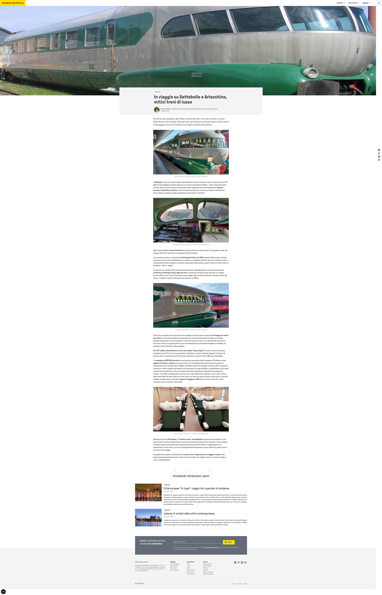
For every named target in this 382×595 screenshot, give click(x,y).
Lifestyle (205, 570)
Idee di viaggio (207, 566)
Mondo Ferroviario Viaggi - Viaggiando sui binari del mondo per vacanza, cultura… (195, 108)
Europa (189, 566)
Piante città (173, 568)
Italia (188, 564)
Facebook (379, 150)
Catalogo (340, 3)
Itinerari (205, 568)
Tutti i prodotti (174, 570)
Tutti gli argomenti (208, 574)
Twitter (379, 153)
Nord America (191, 570)
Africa (188, 568)
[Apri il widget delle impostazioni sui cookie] (3, 591)
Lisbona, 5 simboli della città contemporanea (189, 513)
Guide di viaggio (174, 564)
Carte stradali (174, 566)
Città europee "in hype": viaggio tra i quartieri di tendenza (196, 488)
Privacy (234, 584)
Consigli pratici (207, 564)
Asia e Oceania (191, 574)
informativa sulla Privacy (211, 547)
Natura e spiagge (208, 572)
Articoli (365, 3)
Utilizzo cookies (242, 584)
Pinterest (379, 160)
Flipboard (379, 156)
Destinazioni (353, 3)
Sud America (190, 572)
